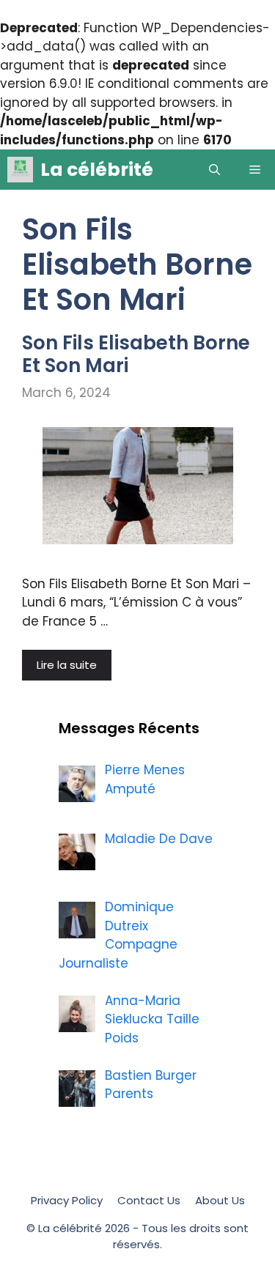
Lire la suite (67, 664)
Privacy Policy (67, 1200)
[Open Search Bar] (214, 169)
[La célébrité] (20, 169)
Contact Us (148, 1200)
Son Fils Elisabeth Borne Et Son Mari (136, 354)
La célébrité (96, 169)
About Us (220, 1200)
